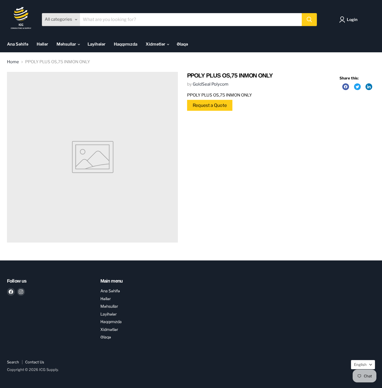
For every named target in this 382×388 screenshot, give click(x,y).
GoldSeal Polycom (210, 84)
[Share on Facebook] (345, 86)
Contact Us (34, 362)
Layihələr (96, 44)
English (360, 364)
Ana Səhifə (17, 44)
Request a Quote (210, 105)
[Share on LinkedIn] (369, 86)
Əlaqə (182, 44)
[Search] (309, 19)
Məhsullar (66, 44)
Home (13, 62)
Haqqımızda (125, 44)
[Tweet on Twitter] (357, 86)
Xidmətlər (156, 44)
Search (13, 362)
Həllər (42, 44)
